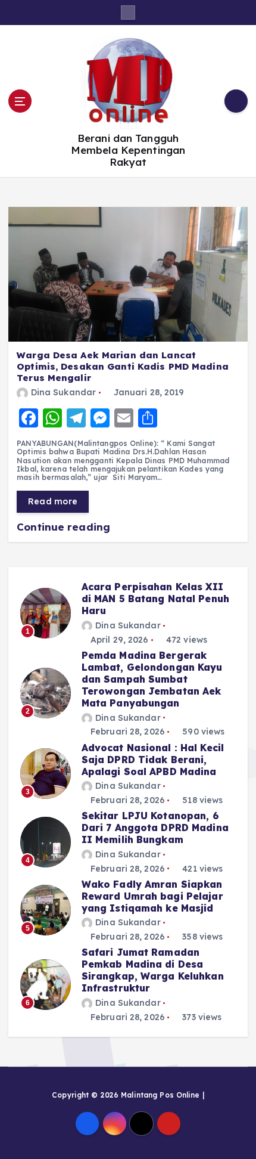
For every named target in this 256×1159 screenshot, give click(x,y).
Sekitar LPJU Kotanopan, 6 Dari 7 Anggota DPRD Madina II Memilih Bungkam (155, 827)
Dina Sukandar (63, 392)
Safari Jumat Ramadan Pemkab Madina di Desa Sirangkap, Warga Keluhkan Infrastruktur (153, 970)
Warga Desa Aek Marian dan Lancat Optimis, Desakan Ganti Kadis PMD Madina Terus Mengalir (123, 366)
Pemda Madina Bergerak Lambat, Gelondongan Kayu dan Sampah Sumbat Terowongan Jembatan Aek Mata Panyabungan (152, 679)
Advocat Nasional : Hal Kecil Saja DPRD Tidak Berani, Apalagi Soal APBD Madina (153, 759)
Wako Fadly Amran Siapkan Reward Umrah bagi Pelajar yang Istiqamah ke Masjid (152, 896)
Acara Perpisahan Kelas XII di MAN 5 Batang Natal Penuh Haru (155, 598)
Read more (52, 501)
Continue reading (65, 526)
